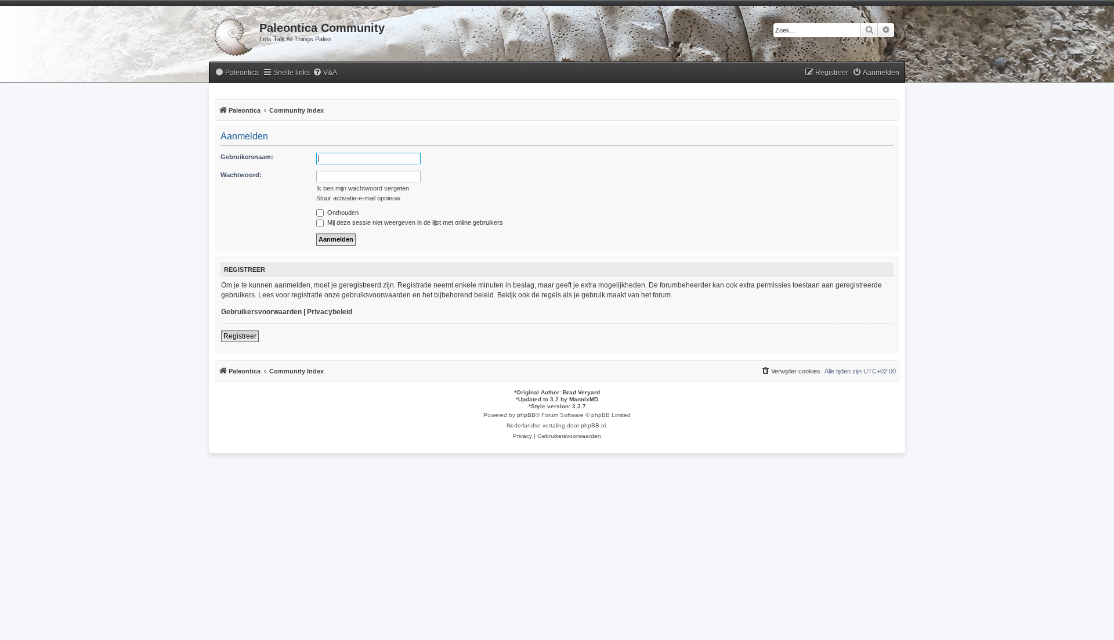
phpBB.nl (593, 425)
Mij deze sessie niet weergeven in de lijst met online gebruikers (414, 222)
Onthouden (342, 212)
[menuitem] (237, 73)
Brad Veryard (581, 392)
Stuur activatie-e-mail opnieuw (358, 198)
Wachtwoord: (241, 174)
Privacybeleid (329, 312)
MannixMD (583, 399)
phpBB (526, 415)
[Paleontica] (234, 35)
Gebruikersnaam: (246, 156)
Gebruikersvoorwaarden (261, 312)
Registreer (239, 336)
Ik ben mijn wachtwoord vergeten (362, 188)
